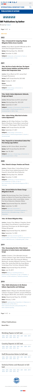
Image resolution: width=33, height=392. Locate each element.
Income (3, 239)
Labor (19, 274)
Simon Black (10, 47)
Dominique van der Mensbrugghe (18, 226)
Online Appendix (7, 85)
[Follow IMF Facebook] (3, 2)
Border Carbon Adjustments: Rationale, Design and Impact (15, 95)
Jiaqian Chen (10, 222)
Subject (8, 25)
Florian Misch (17, 123)
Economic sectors (5, 274)
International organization (20, 210)
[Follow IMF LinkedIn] (4, 2)
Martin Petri (13, 294)
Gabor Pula (5, 263)
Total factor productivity (22, 276)
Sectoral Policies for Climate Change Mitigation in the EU (14, 190)
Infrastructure (26, 302)
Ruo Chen (19, 195)
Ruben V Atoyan (11, 291)
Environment (18, 56)
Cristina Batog (20, 168)
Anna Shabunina (19, 172)
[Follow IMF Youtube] (10, 2)
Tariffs (12, 111)
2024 (10, 336)
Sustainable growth (20, 239)
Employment (14, 274)
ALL (18, 338)
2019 (29, 336)
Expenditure (19, 302)
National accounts (5, 212)
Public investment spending (8, 307)
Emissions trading (5, 237)
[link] (4, 17)
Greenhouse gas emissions (7, 57)
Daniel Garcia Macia (21, 197)
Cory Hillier (24, 121)
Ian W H (28, 47)
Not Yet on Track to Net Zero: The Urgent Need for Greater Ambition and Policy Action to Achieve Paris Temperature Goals (15, 68)
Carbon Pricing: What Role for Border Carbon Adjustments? (14, 116)
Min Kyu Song (20, 263)
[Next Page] (9, 29)
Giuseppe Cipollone (13, 293)
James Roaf (5, 48)
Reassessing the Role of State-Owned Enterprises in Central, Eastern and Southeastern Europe (16, 250)
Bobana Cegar (12, 257)
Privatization (24, 274)
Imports (25, 134)
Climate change (10, 87)
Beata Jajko (10, 259)
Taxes (16, 57)
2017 (7, 338)
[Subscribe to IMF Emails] (14, 2)
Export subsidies (25, 107)
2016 (10, 338)
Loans (18, 181)
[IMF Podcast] (12, 2)
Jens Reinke (20, 294)
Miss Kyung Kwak (23, 125)
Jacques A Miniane (14, 261)
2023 (14, 336)
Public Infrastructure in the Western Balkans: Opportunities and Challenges (14, 286)
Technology (4, 185)
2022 (18, 336)
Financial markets (5, 109)
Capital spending (11, 302)
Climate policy (10, 56)
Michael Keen (11, 100)
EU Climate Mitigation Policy (14, 218)
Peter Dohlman (16, 121)
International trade (6, 111)
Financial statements (6, 181)
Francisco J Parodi (25, 261)
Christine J (10, 256)
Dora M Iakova (14, 224)
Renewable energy (15, 212)
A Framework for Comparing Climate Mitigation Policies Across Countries (14, 42)
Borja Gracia (9, 170)
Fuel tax (24, 56)
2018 (3, 338)
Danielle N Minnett (19, 47)
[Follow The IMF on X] (1, 2)
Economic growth (17, 235)
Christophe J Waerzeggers (9, 125)
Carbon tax (9, 154)
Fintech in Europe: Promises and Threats (17, 164)
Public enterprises (12, 276)
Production (4, 276)
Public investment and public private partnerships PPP (13, 305)
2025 (7, 336)
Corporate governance (17, 272)
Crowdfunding (10, 179)
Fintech (14, 181)
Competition (10, 107)
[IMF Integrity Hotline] (16, 2)
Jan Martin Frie (10, 197)
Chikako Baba (11, 168)
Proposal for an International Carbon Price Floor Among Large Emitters (16, 142)
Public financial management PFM (19, 183)
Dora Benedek (18, 256)
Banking (9, 272)
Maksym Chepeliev (20, 222)
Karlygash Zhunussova (15, 48)
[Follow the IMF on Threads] (8, 2)
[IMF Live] (23, 390)
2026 (3, 336)
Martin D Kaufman (7, 123)
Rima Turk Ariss (13, 265)
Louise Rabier (21, 199)
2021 (22, 336)
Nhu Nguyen (5, 294)
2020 (25, 336)
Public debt (13, 303)
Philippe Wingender (7, 228)
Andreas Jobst (12, 199)
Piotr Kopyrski (18, 259)
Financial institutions (19, 179)
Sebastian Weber (20, 201)
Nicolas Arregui (11, 195)
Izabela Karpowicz (19, 170)
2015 (14, 338)
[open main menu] (30, 3)
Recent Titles (5, 325)
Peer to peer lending (6, 183)
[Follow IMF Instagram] (6, 2)
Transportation (5, 214)
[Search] (30, 7)
